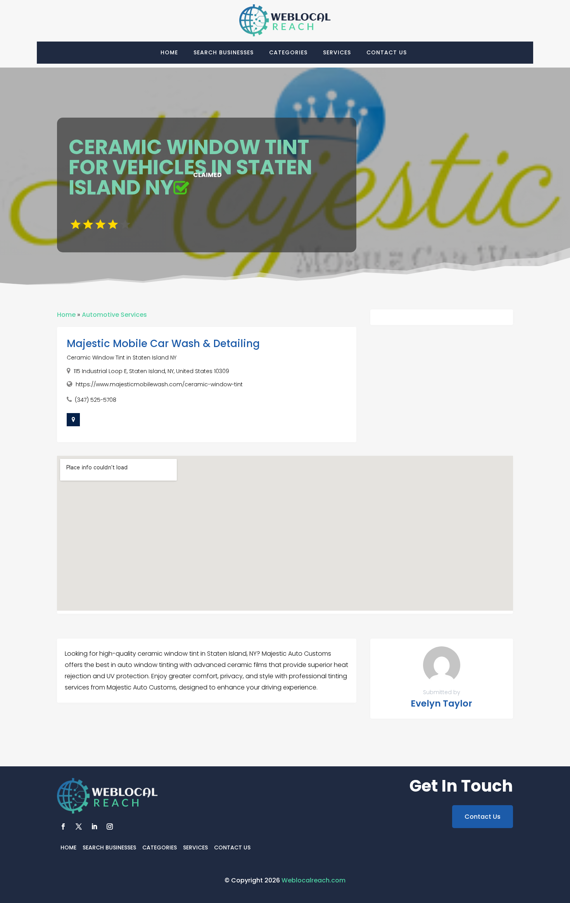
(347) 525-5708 (95, 400)
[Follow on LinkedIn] (94, 826)
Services (337, 52)
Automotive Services (114, 314)
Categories (288, 52)
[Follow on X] (79, 826)
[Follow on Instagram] (110, 826)
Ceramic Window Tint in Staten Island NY (121, 357)
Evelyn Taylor (441, 703)
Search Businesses (223, 52)
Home (169, 52)
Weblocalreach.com (313, 880)
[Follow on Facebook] (63, 826)
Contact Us (386, 52)
